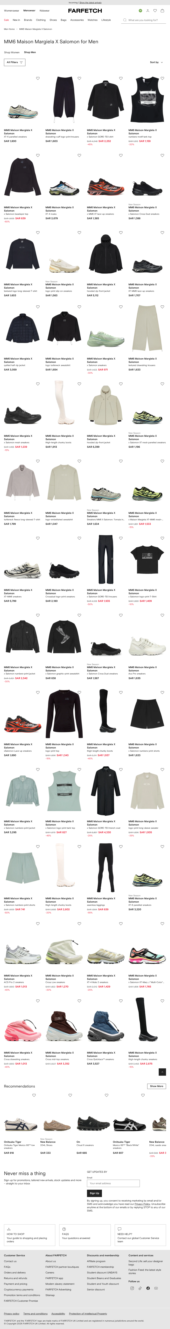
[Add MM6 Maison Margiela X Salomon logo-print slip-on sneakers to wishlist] (79, 232)
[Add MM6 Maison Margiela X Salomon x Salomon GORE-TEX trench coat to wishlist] (121, 769)
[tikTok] (140, 1288)
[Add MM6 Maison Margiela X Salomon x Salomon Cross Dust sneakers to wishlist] (162, 155)
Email (89, 1178)
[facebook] (148, 1288)
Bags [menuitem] (63, 20)
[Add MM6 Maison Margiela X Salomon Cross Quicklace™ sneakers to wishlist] (121, 1001)
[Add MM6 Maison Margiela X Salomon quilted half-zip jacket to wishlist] (38, 307)
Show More (156, 1086)
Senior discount (96, 1289)
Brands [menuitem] (28, 20)
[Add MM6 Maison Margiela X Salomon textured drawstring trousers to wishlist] (162, 307)
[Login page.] (147, 10)
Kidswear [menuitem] (44, 10)
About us (50, 1261)
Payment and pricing (15, 1284)
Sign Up (94, 1193)
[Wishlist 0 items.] (155, 10)
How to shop (15, 1234)
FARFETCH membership (100, 1267)
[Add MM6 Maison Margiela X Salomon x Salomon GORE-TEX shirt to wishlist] (121, 78)
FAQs (65, 1234)
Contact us (10, 1261)
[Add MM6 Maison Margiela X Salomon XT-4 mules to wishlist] (79, 155)
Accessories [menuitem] (77, 20)
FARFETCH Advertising (58, 1289)
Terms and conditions (35, 1313)
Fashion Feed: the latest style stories (144, 1271)
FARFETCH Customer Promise (21, 1301)
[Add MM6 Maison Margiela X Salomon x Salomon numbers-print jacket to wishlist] (38, 615)
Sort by (154, 62)
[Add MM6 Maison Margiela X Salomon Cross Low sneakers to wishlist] (79, 923)
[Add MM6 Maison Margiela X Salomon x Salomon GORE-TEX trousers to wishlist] (121, 538)
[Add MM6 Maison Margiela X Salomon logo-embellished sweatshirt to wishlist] (79, 461)
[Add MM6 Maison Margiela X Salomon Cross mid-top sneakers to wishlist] (79, 1001)
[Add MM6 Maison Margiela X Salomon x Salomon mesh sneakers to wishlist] (38, 384)
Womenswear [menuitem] (11, 10)
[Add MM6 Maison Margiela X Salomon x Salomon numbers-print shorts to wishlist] (162, 692)
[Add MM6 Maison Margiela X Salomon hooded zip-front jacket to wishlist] (121, 232)
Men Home (9, 29)
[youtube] (156, 1288)
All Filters (12, 62)
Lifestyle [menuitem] (106, 20)
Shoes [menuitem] (53, 20)
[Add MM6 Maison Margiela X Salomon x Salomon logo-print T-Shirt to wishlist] (162, 538)
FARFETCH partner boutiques (62, 1267)
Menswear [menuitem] (29, 10)
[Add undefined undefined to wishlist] (34, 1095)
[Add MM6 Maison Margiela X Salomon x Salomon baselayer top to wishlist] (38, 155)
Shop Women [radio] (12, 53)
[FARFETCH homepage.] (85, 10)
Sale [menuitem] (6, 20)
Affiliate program (96, 1261)
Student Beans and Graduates (104, 1278)
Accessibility (58, 1313)
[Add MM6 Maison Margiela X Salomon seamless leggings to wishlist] (121, 846)
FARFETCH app (54, 1278)
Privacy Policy (142, 1204)
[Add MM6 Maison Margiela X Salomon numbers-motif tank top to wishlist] (162, 78)
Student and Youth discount (103, 1284)
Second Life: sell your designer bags (145, 1263)
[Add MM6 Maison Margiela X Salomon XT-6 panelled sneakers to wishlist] (38, 78)
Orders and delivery (15, 1272)
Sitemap (50, 1295)
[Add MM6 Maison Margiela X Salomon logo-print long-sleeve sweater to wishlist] (162, 769)
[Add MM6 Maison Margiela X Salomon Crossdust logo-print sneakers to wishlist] (79, 538)
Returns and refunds (15, 1278)
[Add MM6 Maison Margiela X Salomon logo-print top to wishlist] (79, 692)
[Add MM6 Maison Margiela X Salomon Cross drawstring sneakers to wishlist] (38, 1001)
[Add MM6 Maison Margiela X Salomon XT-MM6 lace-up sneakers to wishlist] (162, 232)
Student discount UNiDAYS (102, 1272)
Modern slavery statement (59, 1284)
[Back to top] (162, 1072)
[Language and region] (140, 10)
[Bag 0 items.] (162, 10)
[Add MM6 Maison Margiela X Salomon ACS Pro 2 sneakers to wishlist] (38, 923)
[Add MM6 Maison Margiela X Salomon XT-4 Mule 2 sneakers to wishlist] (121, 923)
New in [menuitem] (16, 20)
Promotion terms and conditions (22, 1295)
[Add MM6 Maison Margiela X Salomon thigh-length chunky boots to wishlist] (79, 384)
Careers (49, 1272)
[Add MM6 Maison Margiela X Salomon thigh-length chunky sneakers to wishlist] (162, 1001)
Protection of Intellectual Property (88, 1313)
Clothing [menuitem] (41, 20)
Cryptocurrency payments (18, 1289)
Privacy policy (11, 1313)
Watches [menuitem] (92, 20)
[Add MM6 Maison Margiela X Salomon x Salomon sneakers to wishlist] (121, 307)
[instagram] (132, 1288)
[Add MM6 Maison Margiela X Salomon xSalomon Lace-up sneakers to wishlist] (38, 692)
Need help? (125, 1234)
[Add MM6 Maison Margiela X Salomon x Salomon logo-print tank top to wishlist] (79, 769)
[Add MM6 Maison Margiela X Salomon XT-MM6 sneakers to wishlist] (38, 538)
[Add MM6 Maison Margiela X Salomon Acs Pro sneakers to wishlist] (162, 615)
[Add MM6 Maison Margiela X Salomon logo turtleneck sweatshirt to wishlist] (79, 307)
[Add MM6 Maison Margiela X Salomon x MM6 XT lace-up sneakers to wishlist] (121, 155)
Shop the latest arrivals (90, 2)
